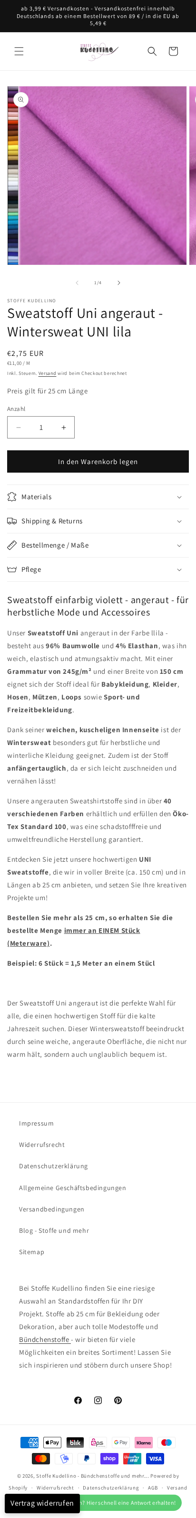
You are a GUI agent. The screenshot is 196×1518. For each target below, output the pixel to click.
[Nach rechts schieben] (118, 282)
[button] (19, 51)
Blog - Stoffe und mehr (54, 1230)
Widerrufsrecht (42, 1144)
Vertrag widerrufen (42, 1503)
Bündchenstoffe (45, 1339)
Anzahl (16, 409)
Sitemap (31, 1252)
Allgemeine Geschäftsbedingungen (73, 1187)
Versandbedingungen (52, 1209)
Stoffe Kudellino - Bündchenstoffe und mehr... (92, 1475)
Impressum (36, 1123)
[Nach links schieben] (77, 282)
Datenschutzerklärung (53, 1166)
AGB (153, 1487)
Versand (48, 373)
